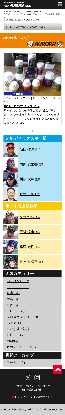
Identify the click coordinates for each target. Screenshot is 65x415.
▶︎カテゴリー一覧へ (21, 347)
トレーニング (40, 98)
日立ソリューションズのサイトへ (32, 396)
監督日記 (13, 305)
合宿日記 (13, 293)
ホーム (8, 26)
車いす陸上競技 (18, 329)
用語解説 (13, 341)
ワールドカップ (18, 287)
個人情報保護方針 (32, 389)
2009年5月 (21, 26)
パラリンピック (18, 281)
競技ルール (15, 335)
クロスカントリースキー (24, 317)
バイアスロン (16, 323)
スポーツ (25, 98)
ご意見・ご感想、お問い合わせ (32, 386)
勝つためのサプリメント (21, 106)
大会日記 (13, 299)
